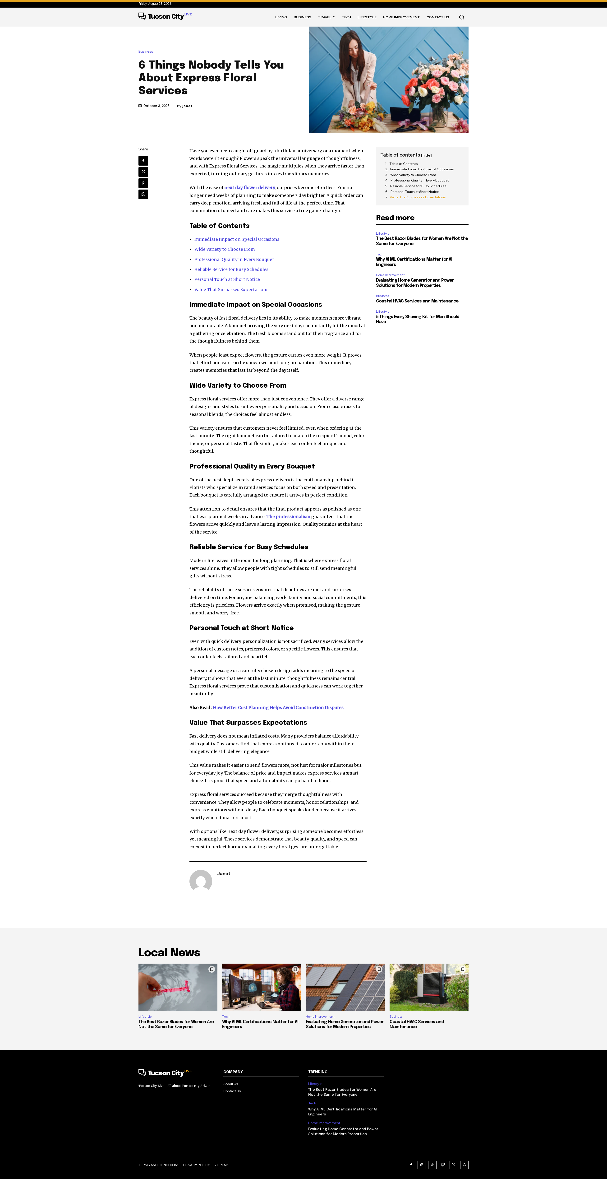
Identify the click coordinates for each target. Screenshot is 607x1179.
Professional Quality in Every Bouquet (234, 259)
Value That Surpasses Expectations (231, 289)
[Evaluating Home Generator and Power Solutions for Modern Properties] (345, 987)
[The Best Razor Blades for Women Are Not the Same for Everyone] (177, 987)
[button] (462, 17)
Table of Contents (403, 164)
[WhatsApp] (143, 194)
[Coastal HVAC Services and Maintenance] (429, 987)
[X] (143, 172)
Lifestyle (382, 234)
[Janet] (200, 881)
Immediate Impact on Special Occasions (236, 239)
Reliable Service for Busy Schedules (231, 269)
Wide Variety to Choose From (224, 249)
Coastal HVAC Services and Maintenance (417, 301)
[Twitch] (443, 1165)
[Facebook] (143, 161)
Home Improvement (390, 275)
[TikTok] (432, 1165)
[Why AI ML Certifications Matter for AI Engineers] (261, 987)
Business (145, 51)
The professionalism (288, 516)
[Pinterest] (143, 183)
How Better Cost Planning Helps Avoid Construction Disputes (278, 707)
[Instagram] (422, 1165)
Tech (379, 254)
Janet (187, 106)
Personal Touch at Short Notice (227, 279)
